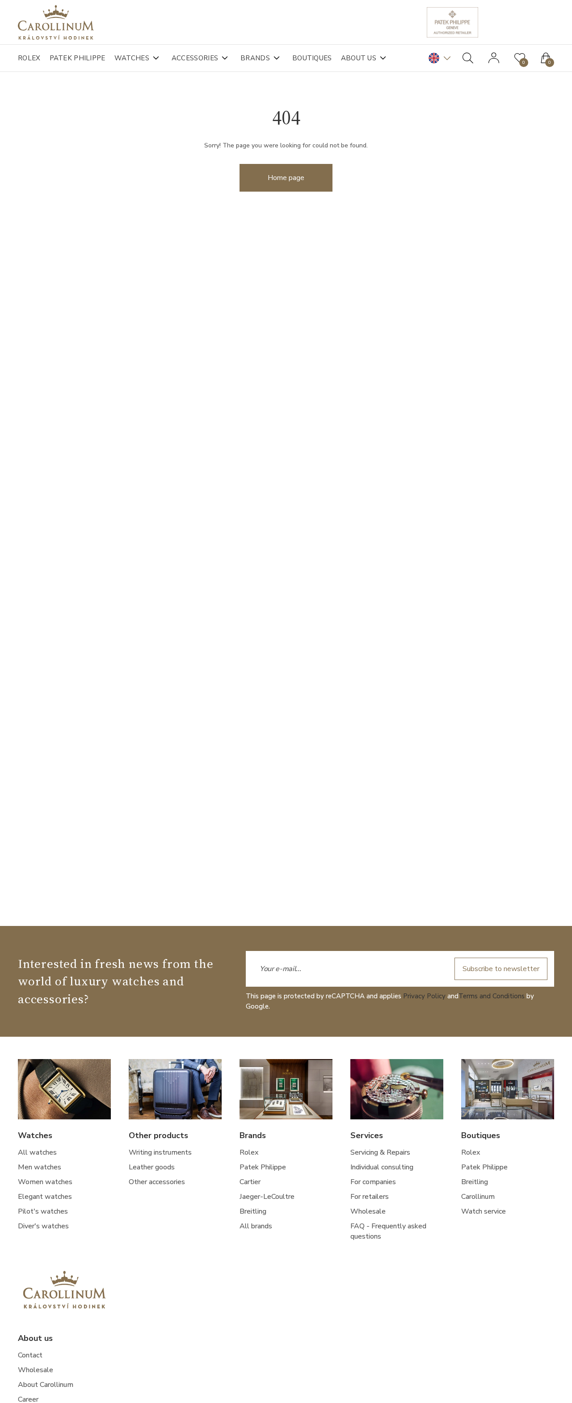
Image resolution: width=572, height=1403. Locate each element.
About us (358, 58)
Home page (286, 178)
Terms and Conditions (491, 996)
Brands (255, 58)
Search (467, 58)
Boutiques (312, 58)
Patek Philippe (77, 58)
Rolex (29, 58)
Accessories (195, 58)
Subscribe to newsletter (501, 969)
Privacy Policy (424, 996)
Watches (131, 58)
